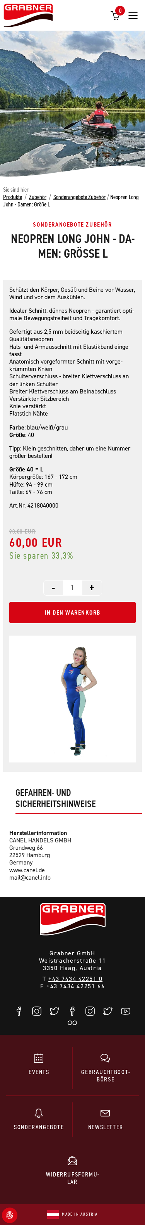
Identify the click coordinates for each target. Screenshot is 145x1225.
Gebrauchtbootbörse (105, 1075)
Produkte (12, 197)
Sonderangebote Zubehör (79, 197)
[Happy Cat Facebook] (72, 1011)
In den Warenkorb (73, 612)
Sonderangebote (39, 1127)
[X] (55, 1011)
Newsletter (105, 1127)
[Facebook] (19, 1011)
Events (39, 1072)
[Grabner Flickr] (72, 1023)
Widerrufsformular (72, 1177)
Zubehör (37, 197)
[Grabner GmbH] (28, 16)
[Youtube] (126, 1011)
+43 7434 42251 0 (75, 979)
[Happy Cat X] (108, 1011)
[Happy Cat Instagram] (90, 1011)
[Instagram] (37, 1011)
